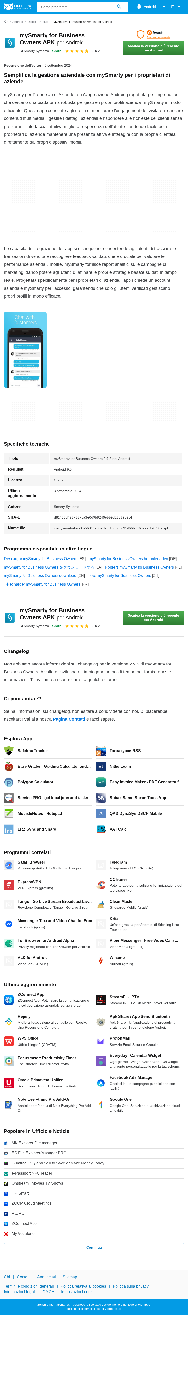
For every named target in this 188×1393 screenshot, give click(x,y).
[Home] (6, 22)
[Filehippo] (17, 7)
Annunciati (46, 1277)
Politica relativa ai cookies (83, 1286)
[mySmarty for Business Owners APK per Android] (10, 43)
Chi (7, 1277)
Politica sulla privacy (131, 1286)
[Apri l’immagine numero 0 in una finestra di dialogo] (25, 350)
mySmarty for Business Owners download (40, 576)
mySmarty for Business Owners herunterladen (128, 559)
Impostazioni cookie (78, 1292)
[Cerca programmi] (119, 7)
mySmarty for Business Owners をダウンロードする (49, 567)
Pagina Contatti (69, 719)
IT (172, 7)
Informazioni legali (20, 1292)
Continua (94, 1247)
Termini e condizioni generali (29, 1286)
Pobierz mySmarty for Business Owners (139, 567)
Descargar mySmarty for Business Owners (40, 559)
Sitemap (70, 1277)
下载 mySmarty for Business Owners (119, 576)
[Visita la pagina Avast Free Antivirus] (153, 34)
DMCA (48, 1292)
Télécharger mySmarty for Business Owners (42, 584)
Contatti (23, 1277)
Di (34, 51)
